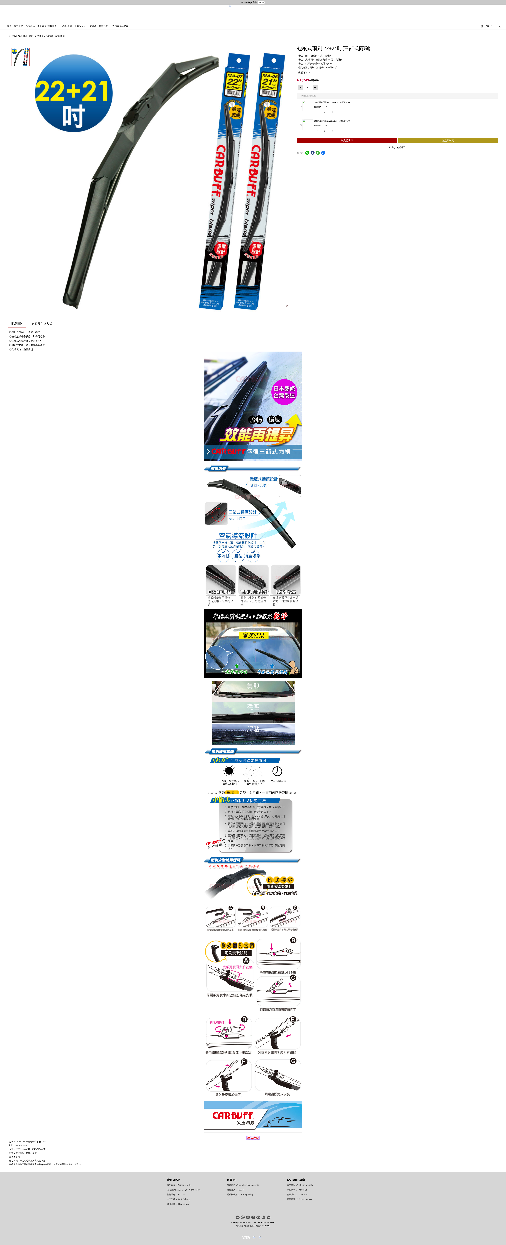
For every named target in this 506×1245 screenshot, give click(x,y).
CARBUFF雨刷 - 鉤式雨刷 (31, 36)
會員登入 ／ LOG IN (236, 1189)
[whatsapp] (318, 153)
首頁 (9, 26)
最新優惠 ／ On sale (176, 1194)
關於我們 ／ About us (297, 1189)
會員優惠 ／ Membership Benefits (243, 1185)
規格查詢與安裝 (120, 26)
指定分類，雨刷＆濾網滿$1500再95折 (317, 67)
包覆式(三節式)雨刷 (55, 36)
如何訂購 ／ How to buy (178, 1204)
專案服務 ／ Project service (299, 1199)
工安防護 (91, 26)
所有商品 (30, 26)
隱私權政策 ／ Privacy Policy (240, 1194)
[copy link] (323, 153)
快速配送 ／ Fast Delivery (178, 1199)
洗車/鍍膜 (67, 26)
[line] (307, 153)
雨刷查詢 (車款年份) (47, 26)
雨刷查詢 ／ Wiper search (179, 1185)
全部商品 (13, 36)
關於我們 (18, 26)
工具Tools (80, 26)
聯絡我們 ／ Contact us (297, 1194)
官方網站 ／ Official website (300, 1185)
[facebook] (313, 153)
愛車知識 (103, 26)
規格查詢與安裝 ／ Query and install (183, 1189)
